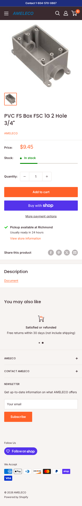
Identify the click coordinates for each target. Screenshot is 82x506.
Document (11, 280)
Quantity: (10, 176)
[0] (74, 13)
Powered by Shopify (16, 497)
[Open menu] (6, 13)
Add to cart (41, 192)
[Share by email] (75, 253)
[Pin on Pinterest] (59, 253)
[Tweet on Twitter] (67, 253)
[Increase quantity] (46, 176)
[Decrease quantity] (24, 176)
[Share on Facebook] (51, 253)
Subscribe (18, 417)
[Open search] (57, 13)
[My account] (66, 13)
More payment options (41, 216)
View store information (25, 238)
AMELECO (11, 133)
